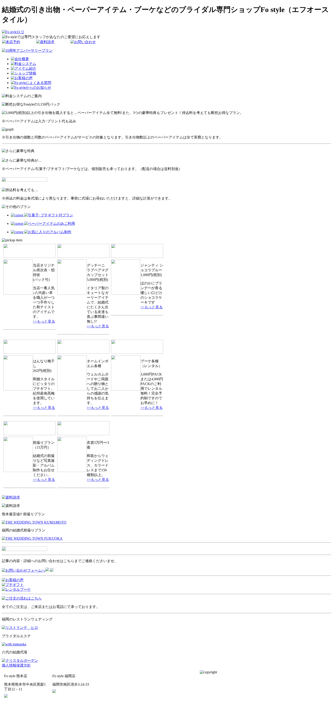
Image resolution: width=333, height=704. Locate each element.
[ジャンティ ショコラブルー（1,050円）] (125, 293)
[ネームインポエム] (72, 389)
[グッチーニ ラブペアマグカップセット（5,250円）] (72, 293)
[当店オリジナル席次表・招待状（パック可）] (18, 293)
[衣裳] (72, 471)
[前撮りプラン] (18, 471)
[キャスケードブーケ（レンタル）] (125, 389)
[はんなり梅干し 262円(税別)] (18, 389)
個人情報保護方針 (16, 665)
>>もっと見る (44, 321)
